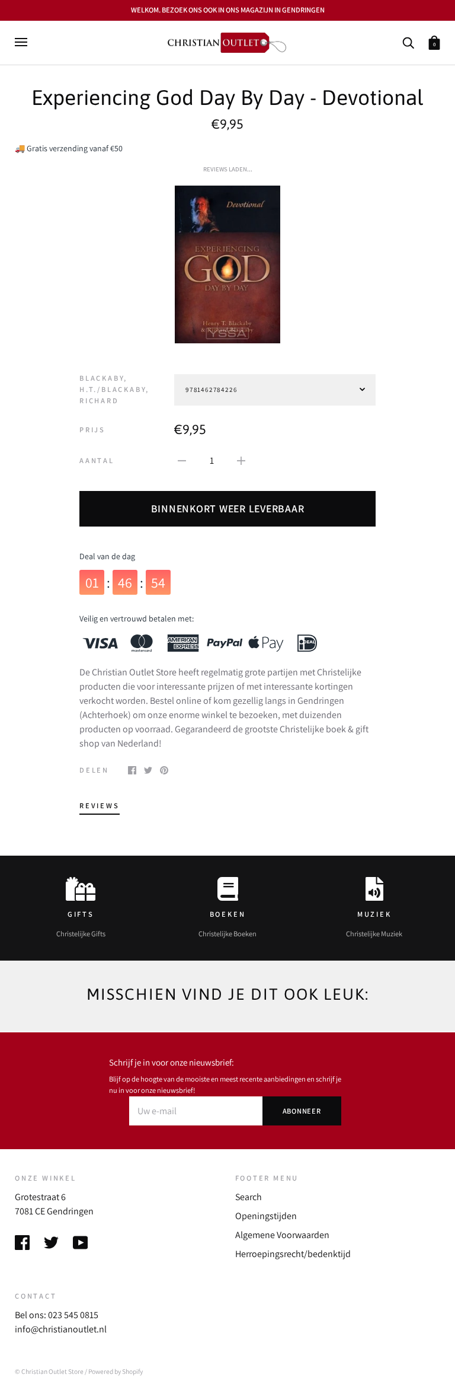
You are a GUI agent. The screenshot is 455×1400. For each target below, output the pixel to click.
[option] (227, 265)
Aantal (96, 460)
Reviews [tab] (99, 806)
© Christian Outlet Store (49, 1371)
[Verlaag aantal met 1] (182, 460)
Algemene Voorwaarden (282, 1235)
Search (248, 1197)
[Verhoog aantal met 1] (241, 460)
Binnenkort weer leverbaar (228, 508)
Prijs (92, 430)
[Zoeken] (408, 42)
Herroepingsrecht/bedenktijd (293, 1254)
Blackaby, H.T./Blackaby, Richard (114, 389)
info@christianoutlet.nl (61, 1329)
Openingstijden (266, 1216)
